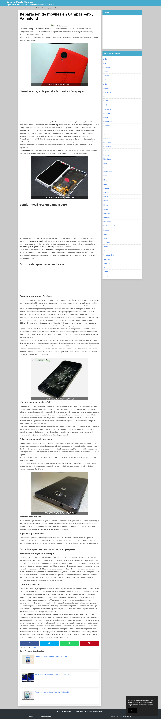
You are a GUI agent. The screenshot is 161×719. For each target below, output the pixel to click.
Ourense (106, 209)
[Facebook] (29, 643)
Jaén (105, 163)
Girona (105, 134)
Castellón (106, 113)
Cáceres (106, 101)
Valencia (106, 259)
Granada (106, 138)
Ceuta (105, 117)
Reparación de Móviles (20, 2)
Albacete (106, 67)
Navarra (106, 205)
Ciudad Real (107, 121)
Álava (105, 63)
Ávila (105, 84)
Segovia (106, 230)
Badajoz (106, 88)
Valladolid (26, 8)
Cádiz (105, 105)
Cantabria (107, 109)
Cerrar (132, 711)
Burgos (106, 96)
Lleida (105, 180)
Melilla (105, 197)
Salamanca (107, 221)
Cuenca (106, 130)
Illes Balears (107, 159)
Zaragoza (106, 276)
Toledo (105, 251)
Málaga (106, 192)
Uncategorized (108, 255)
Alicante (106, 71)
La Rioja (106, 167)
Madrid (106, 188)
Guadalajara (108, 142)
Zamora (106, 272)
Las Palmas (107, 171)
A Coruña (106, 59)
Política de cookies (64, 711)
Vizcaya (106, 267)
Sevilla (105, 234)
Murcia (106, 201)
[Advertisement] (60, 107)
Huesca (106, 155)
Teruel (105, 247)
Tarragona (107, 242)
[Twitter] (49, 643)
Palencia (106, 213)
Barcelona (107, 92)
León (105, 176)
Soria (105, 238)
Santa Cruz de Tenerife (111, 226)
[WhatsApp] (69, 643)
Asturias (106, 80)
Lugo (105, 184)
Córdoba (106, 126)
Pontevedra (107, 217)
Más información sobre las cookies (89, 711)
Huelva (106, 151)
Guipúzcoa (107, 147)
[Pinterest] (89, 643)
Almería (106, 76)
